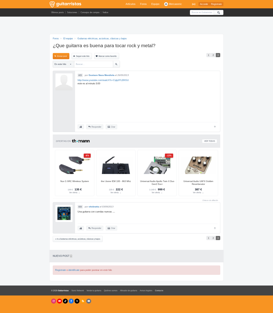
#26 (80, 207)
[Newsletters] (88, 301)
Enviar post (62, 56)
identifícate (73, 270)
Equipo (155, 4)
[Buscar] (218, 12)
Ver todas (209, 141)
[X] (77, 301)
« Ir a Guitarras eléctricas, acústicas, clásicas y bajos (77, 239)
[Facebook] (71, 301)
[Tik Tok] (65, 301)
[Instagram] (53, 301)
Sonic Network (77, 290)
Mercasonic (175, 4)
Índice (105, 12)
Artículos (130, 4)
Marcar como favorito (108, 56)
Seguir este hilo (82, 56)
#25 (80, 75)
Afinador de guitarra (128, 290)
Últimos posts (57, 12)
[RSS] (82, 301)
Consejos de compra (90, 12)
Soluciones (72, 12)
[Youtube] (59, 301)
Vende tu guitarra (94, 290)
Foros (143, 4)
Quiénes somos (110, 290)
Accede (204, 4)
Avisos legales (146, 290)
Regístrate (216, 4)
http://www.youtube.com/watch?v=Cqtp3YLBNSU (103, 80)
